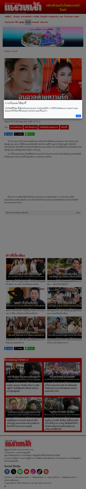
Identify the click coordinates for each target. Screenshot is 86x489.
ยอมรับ (78, 116)
